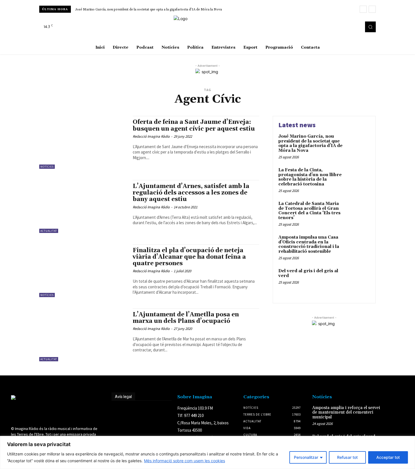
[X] (355, 27)
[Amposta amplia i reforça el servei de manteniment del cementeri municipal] (395, 414)
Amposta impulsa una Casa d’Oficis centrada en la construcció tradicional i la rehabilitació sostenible (308, 244)
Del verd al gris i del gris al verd (308, 273)
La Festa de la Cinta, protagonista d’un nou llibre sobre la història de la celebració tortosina (310, 177)
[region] (207, 452)
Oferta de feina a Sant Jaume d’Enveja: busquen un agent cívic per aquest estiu (194, 125)
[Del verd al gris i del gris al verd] (358, 280)
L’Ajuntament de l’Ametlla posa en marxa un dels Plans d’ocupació (186, 318)
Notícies (47, 166)
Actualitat (48, 231)
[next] (372, 9)
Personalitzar (306, 457)
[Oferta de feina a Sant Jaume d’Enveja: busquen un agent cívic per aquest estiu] (83, 142)
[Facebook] (340, 27)
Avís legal (123, 396)
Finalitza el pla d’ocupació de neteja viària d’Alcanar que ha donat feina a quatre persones (189, 257)
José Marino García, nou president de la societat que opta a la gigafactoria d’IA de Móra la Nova (148, 9)
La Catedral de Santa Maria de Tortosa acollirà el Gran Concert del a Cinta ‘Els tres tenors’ (309, 211)
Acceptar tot (388, 457)
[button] (370, 26)
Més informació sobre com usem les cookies (184, 460)
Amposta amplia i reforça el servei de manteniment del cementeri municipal (346, 412)
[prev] (363, 9)
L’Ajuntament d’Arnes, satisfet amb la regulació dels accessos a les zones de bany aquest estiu (191, 193)
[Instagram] (347, 27)
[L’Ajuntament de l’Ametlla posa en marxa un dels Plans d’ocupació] (83, 334)
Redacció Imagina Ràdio (151, 136)
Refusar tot (347, 457)
